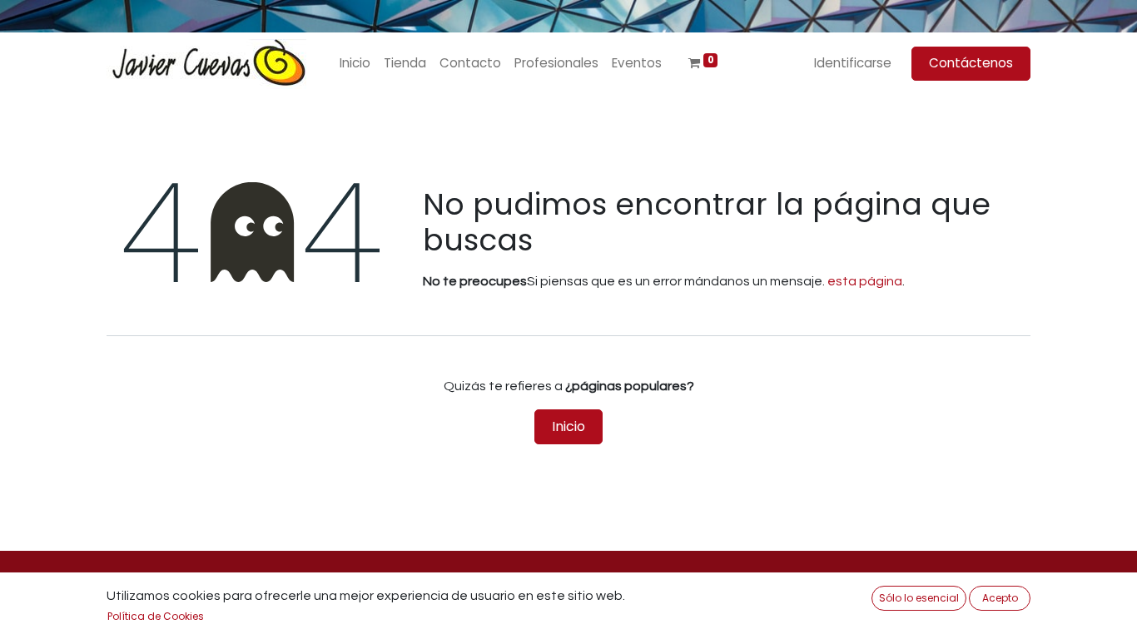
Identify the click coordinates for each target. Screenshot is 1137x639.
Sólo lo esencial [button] (919, 598)
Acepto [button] (1000, 598)
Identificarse (852, 63)
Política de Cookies (155, 616)
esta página (864, 281)
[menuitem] (355, 63)
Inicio (568, 426)
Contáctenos (971, 63)
